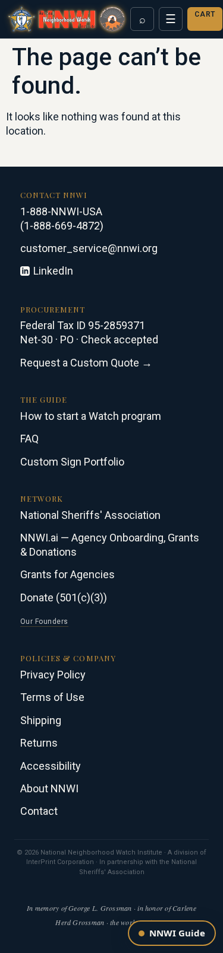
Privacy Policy (53, 674)
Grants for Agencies (67, 574)
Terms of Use (52, 697)
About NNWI (49, 788)
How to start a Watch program (90, 416)
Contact (39, 811)
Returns (39, 743)
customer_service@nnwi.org (89, 248)
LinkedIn (53, 270)
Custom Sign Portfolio (72, 461)
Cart (204, 14)
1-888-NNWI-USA (61, 211)
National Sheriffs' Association (90, 515)
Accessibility (50, 766)
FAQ (29, 438)
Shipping (40, 720)
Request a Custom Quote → (86, 362)
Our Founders (44, 621)
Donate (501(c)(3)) (63, 597)
